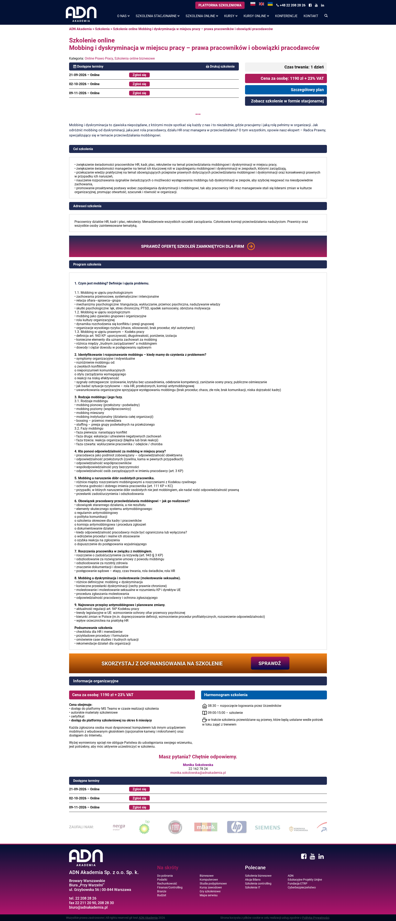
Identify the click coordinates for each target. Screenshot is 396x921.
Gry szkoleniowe (210, 891)
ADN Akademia (80, 29)
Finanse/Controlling (170, 887)
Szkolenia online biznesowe (134, 58)
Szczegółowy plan (307, 89)
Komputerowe (209, 879)
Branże (161, 891)
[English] (261, 3)
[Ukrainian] (270, 3)
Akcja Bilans (252, 879)
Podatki (162, 879)
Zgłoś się (139, 75)
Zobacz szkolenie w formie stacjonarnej (287, 101)
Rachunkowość (167, 883)
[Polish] (253, 3)
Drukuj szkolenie (222, 66)
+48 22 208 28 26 (292, 5)
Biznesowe (206, 875)
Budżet (161, 895)
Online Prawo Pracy (99, 58)
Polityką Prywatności (315, 917)
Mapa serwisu (209, 895)
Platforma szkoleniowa (220, 5)
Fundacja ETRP (297, 883)
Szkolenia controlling (258, 883)
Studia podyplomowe (213, 883)
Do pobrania (165, 875)
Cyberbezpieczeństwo (302, 887)
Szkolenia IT (252, 887)
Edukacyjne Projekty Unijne (305, 879)
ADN (290, 875)
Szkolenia (102, 29)
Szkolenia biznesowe (258, 875)
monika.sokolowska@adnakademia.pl (198, 773)
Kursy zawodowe (211, 887)
